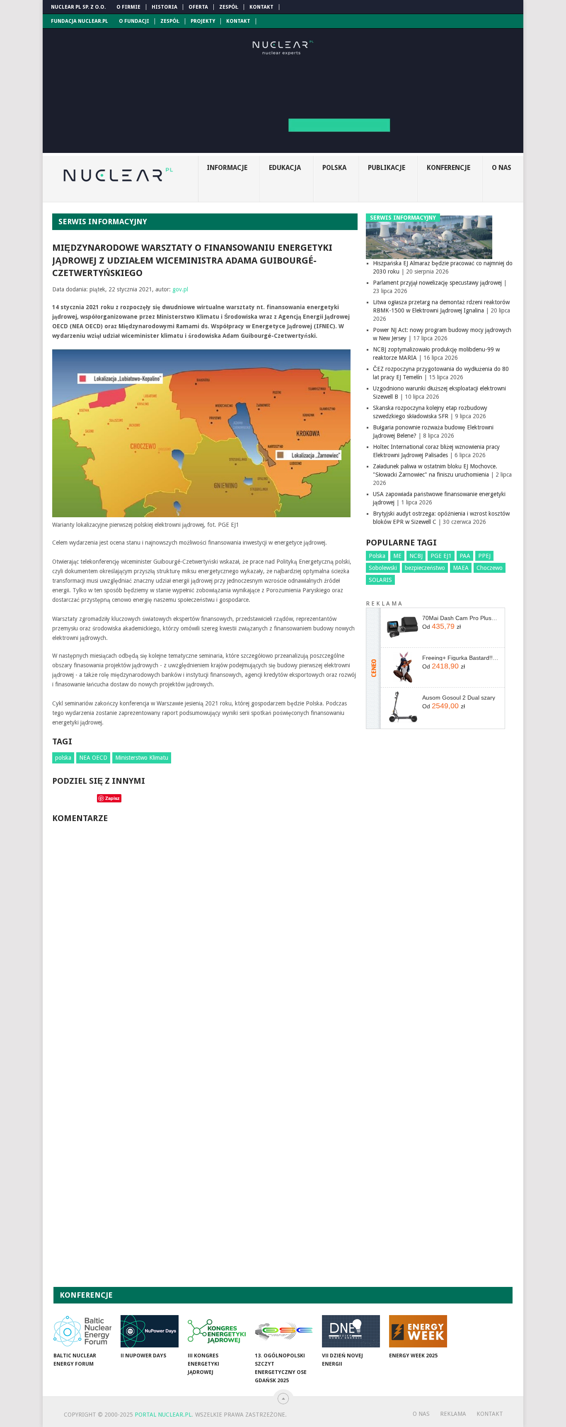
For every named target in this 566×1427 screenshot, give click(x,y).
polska (63, 757)
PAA (465, 555)
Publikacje (386, 168)
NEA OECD (93, 757)
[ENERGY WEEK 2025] (418, 1331)
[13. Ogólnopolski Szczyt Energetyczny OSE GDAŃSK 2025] (284, 1331)
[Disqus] (205, 942)
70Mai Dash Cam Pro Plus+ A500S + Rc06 (460, 618)
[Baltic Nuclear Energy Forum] (82, 1331)
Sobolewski (383, 568)
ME (397, 555)
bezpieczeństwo (425, 568)
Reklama (453, 1413)
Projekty (203, 21)
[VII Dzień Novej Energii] (351, 1331)
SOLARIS (380, 580)
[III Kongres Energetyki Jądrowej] (217, 1331)
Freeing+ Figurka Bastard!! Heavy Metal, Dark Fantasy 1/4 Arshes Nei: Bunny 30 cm (460, 658)
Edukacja (285, 168)
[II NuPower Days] (150, 1331)
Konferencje (448, 168)
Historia (164, 7)
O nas (501, 168)
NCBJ (416, 555)
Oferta (198, 7)
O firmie (128, 7)
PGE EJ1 (441, 555)
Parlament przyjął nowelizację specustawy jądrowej (437, 282)
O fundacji (134, 21)
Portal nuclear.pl (163, 1414)
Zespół (228, 7)
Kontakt (261, 7)
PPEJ (484, 555)
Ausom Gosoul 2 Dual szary (458, 697)
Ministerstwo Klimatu (141, 757)
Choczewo (490, 568)
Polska (334, 168)
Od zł (441, 626)
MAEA (461, 568)
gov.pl (180, 289)
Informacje (227, 168)
